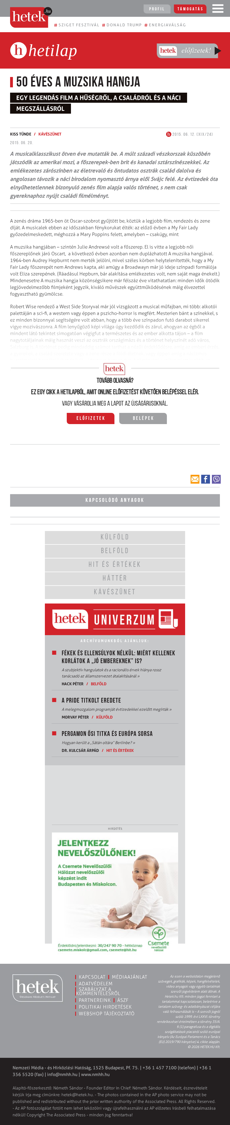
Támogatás (191, 9)
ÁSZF (123, 1000)
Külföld (104, 717)
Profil (157, 9)
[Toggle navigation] (218, 10)
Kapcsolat (92, 977)
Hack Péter (73, 683)
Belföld (99, 683)
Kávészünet (49, 134)
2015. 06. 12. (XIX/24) (192, 134)
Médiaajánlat (129, 977)
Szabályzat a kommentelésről (98, 991)
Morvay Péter (75, 717)
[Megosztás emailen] (194, 479)
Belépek (143, 418)
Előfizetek (91, 418)
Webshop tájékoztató (107, 1013)
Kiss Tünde (20, 134)
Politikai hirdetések (105, 1007)
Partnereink (95, 1000)
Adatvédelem (96, 983)
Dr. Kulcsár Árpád (80, 750)
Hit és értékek (120, 750)
